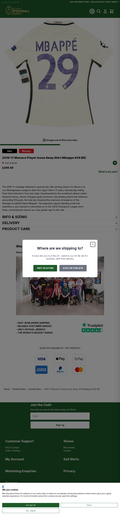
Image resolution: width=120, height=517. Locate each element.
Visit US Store (45, 268)
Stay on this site (73, 268)
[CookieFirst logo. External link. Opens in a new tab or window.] (3, 487)
